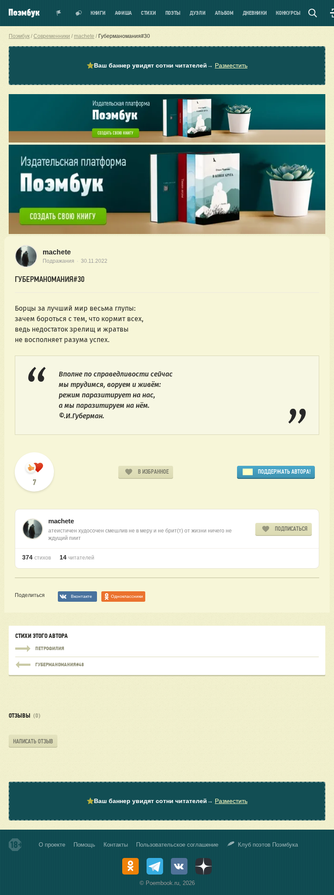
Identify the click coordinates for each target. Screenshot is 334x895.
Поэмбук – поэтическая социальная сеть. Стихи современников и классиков (24, 13)
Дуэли (198, 13)
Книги (98, 13)
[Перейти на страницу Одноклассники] (130, 866)
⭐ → (167, 65)
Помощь (84, 844)
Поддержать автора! (284, 471)
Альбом (224, 13)
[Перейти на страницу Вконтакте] (179, 866)
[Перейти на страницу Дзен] (203, 866)
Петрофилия (167, 648)
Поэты (173, 13)
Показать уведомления (58, 13)
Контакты (116, 844)
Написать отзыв (33, 741)
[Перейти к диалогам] (78, 13)
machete (57, 252)
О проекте (52, 844)
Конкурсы (288, 13)
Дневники (255, 13)
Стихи (148, 13)
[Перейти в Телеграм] (155, 866)
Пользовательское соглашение (177, 844)
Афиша (123, 13)
